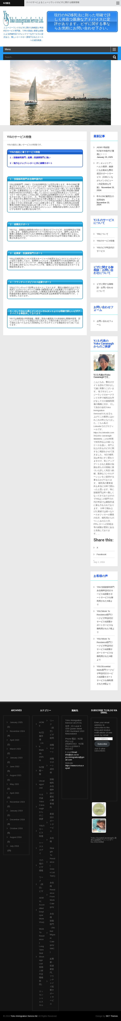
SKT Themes (112, 1016)
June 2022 (14, 766)
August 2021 (15, 775)
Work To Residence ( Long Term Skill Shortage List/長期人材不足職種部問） (41, 957)
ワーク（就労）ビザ (41, 884)
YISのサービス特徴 (105, 241)
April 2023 (14, 740)
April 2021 (14, 793)
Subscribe (102, 744)
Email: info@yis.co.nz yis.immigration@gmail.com (74, 756)
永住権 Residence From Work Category (52, 894)
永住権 (52, 840)
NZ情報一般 (41, 770)
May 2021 (14, 784)
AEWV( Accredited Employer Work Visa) (41, 910)
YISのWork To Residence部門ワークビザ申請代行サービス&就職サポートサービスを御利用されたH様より (105, 649)
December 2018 (17, 819)
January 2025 (16, 722)
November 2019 (17, 802)
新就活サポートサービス (52, 822)
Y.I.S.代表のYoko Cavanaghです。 (102, 376)
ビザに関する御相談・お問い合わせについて (105, 287)
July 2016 (14, 846)
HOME (41, 724)
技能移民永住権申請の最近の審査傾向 (52, 793)
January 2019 (16, 811)
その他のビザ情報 (41, 865)
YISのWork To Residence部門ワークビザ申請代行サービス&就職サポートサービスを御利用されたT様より (105, 621)
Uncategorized (41, 784)
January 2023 (16, 757)
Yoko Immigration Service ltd (24, 1016)
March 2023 (15, 749)
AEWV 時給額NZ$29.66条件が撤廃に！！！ (105, 150)
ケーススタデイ (41, 848)
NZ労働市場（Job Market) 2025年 (41, 746)
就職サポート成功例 (52, 765)
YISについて (102, 234)
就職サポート (52, 748)
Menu (8, 49)
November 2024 (17, 731)
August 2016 (15, 837)
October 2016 (16, 828)
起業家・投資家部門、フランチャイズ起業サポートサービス (52, 981)
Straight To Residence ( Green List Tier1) (52, 862)
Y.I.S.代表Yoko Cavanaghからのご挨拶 (41, 806)
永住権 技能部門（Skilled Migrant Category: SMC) (52, 933)
